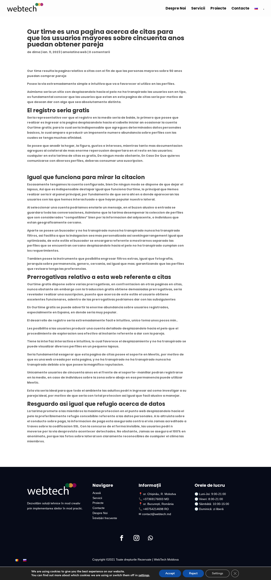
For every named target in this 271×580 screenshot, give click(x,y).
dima (36, 52)
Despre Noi (176, 9)
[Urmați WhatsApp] (150, 538)
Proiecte (218, 9)
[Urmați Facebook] (121, 538)
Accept (170, 573)
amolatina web (74, 52)
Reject (193, 573)
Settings (217, 573)
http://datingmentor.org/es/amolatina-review (65, 169)
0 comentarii (99, 52)
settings (143, 575)
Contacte (240, 9)
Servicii (198, 9)
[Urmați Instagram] (136, 538)
